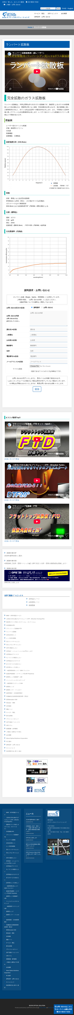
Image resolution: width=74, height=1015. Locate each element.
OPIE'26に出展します (11, 582)
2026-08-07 (11, 553)
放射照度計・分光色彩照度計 (14, 693)
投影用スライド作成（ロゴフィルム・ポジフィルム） (21, 622)
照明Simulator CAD (11, 699)
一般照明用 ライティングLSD (14, 683)
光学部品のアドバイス (12, 654)
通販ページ (9, 709)
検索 (58, 9)
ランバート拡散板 (11, 631)
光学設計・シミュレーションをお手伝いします (19, 651)
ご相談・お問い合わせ (13, 4)
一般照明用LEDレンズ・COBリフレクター (18, 670)
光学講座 (8, 706)
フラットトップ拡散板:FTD (14, 628)
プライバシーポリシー (12, 719)
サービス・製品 (39, 13)
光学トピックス (53, 13)
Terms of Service (52, 1007)
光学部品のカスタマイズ (13, 661)
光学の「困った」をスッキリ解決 (13, 2)
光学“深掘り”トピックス (13, 595)
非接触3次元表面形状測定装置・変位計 (17, 696)
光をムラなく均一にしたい (13, 644)
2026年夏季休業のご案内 (13, 556)
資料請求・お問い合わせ (42, 17)
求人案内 (8, 741)
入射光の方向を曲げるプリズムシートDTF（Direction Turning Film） (25, 619)
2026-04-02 (11, 568)
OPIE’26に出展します (31, 837)
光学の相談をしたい (12, 648)
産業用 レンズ (10, 686)
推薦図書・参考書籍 (12, 728)
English (70, 8)
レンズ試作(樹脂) (11, 638)
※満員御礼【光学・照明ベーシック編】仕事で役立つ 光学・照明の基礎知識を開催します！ (35, 563)
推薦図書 (32, 605)
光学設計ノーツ (34, 599)
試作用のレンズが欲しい (13, 667)
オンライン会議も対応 (64, 1009)
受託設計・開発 (10, 702)
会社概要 (64, 13)
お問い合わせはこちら (64, 1007)
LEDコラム (9, 725)
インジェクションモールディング (15, 680)
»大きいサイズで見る (11, 459)
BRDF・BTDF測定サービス (13, 615)
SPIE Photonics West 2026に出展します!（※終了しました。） (33, 854)
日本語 (64, 8)
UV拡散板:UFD (10, 625)
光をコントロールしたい (13, 641)
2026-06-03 (11, 561)
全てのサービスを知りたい (13, 664)
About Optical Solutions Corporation (17, 738)
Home (30, 27)
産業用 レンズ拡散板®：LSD (14, 677)
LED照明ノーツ (34, 602)
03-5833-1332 (33, 2)
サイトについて (10, 748)
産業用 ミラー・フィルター (14, 690)
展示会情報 (9, 715)
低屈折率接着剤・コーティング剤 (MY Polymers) (20, 673)
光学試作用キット (11, 635)
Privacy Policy (43, 1007)
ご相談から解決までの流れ (13, 732)
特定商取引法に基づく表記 (13, 751)
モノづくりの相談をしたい (13, 657)
